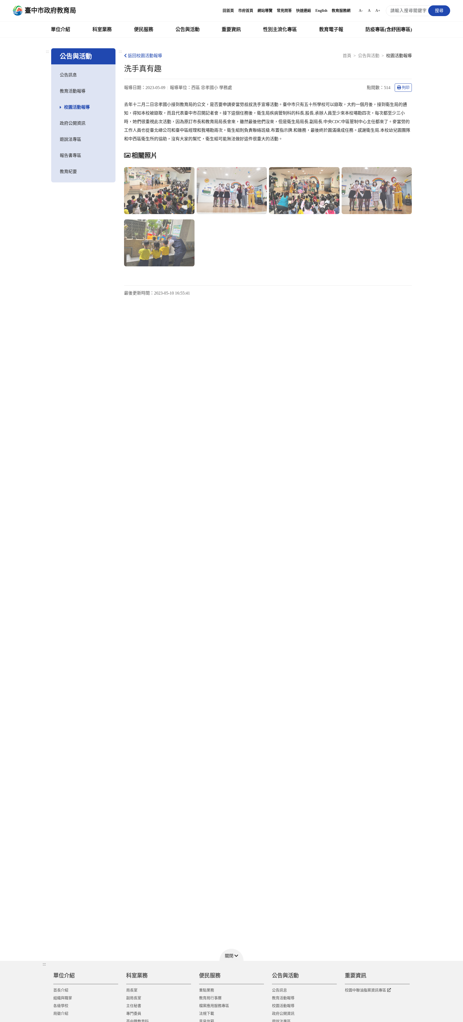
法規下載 (206, 1014)
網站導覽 (264, 11)
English (321, 11)
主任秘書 (133, 1006)
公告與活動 (188, 29)
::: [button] (44, 964)
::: (47, 51)
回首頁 (228, 11)
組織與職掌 (62, 998)
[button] (231, 955)
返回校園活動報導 (145, 55)
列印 (405, 88)
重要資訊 (231, 29)
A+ (377, 11)
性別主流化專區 (280, 29)
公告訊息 (68, 75)
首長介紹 (60, 990)
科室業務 (102, 29)
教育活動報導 (72, 91)
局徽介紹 (60, 1014)
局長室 (131, 990)
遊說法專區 (70, 139)
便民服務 (143, 29)
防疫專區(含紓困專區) (388, 29)
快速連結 (303, 11)
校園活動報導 (77, 107)
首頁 (347, 55)
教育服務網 (341, 11)
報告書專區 (70, 155)
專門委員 (133, 1014)
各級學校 (60, 1006)
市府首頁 (245, 11)
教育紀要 (68, 171)
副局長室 (133, 998)
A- (361, 11)
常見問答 (284, 11)
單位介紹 (60, 29)
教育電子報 (331, 29)
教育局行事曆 (210, 998)
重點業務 (206, 990)
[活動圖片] (159, 190)
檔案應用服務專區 (214, 1006)
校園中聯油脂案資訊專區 (365, 990)
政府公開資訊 (72, 123)
